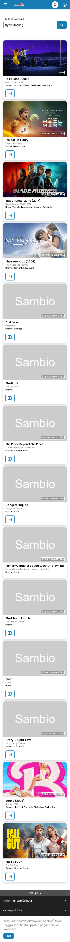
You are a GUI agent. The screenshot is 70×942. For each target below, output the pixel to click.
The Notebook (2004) (20, 261)
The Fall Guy (13, 862)
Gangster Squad (16, 505)
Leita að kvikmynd (14, 19)
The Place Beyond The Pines (24, 444)
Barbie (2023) (14, 801)
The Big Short (14, 383)
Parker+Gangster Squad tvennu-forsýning (34, 566)
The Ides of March (17, 618)
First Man (11, 322)
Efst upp (34, 893)
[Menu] (5, 5)
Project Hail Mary (16, 140)
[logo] (19, 5)
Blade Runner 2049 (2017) (22, 201)
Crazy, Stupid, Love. (18, 740)
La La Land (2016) (17, 79)
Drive (8, 679)
